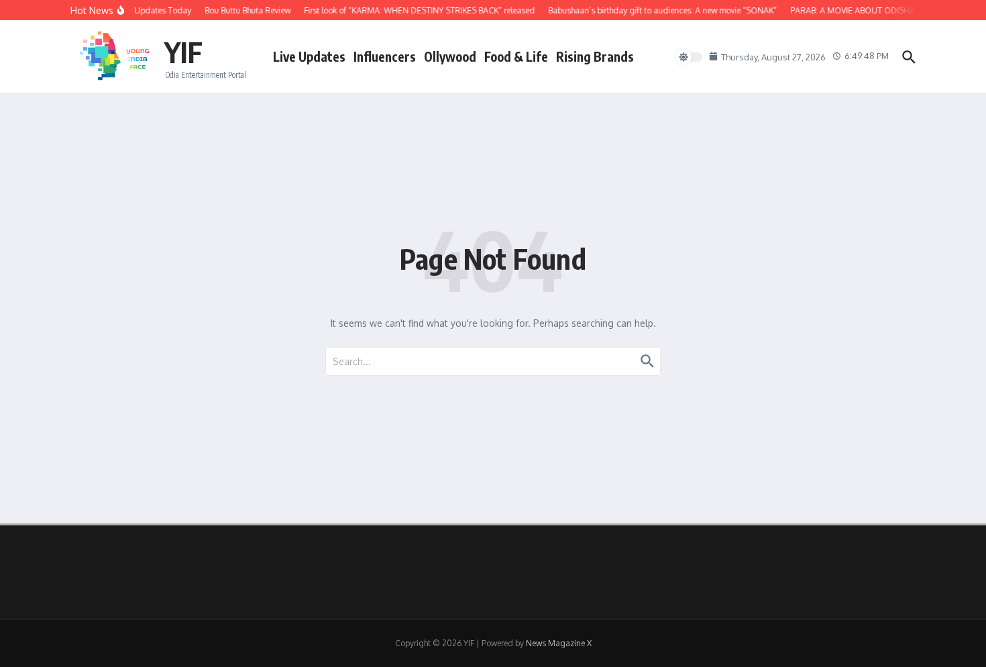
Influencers (384, 56)
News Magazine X (559, 643)
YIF (183, 51)
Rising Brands (595, 56)
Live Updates (309, 56)
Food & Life (516, 56)
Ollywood (450, 56)
